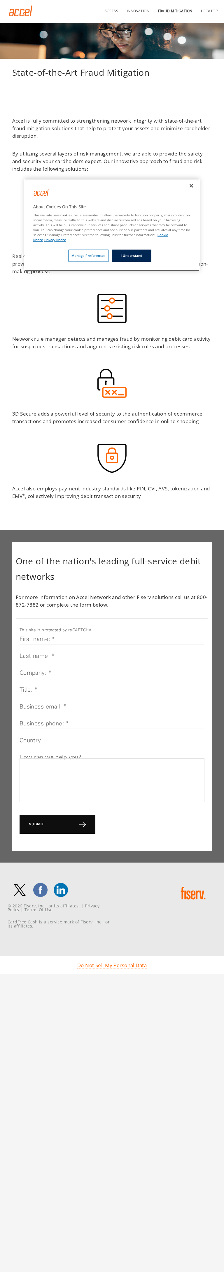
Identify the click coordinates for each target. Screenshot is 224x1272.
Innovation (138, 10)
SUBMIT (36, 824)
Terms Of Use (38, 909)
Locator (209, 10)
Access (111, 10)
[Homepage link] (20, 14)
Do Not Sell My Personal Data (112, 965)
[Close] (191, 185)
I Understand (132, 255)
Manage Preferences (88, 255)
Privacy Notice (55, 240)
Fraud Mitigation (175, 10)
